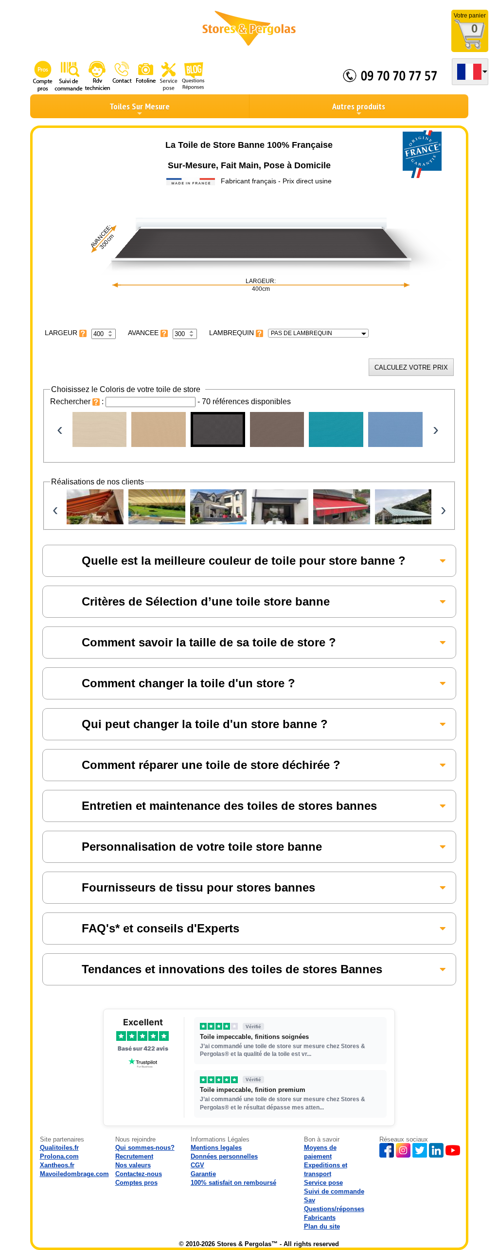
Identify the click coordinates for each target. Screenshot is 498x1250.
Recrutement (134, 1156)
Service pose (323, 1182)
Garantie (203, 1174)
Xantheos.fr (57, 1165)
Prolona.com (59, 1156)
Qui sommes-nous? (145, 1147)
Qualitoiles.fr (59, 1147)
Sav (309, 1200)
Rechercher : (78, 401)
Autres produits (358, 106)
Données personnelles (224, 1156)
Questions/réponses (334, 1209)
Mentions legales (216, 1147)
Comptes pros (136, 1182)
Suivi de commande (334, 1191)
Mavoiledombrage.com (74, 1174)
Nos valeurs (133, 1165)
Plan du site (322, 1226)
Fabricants (320, 1217)
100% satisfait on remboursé (233, 1182)
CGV (197, 1165)
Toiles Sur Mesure (139, 106)
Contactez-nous (138, 1174)
